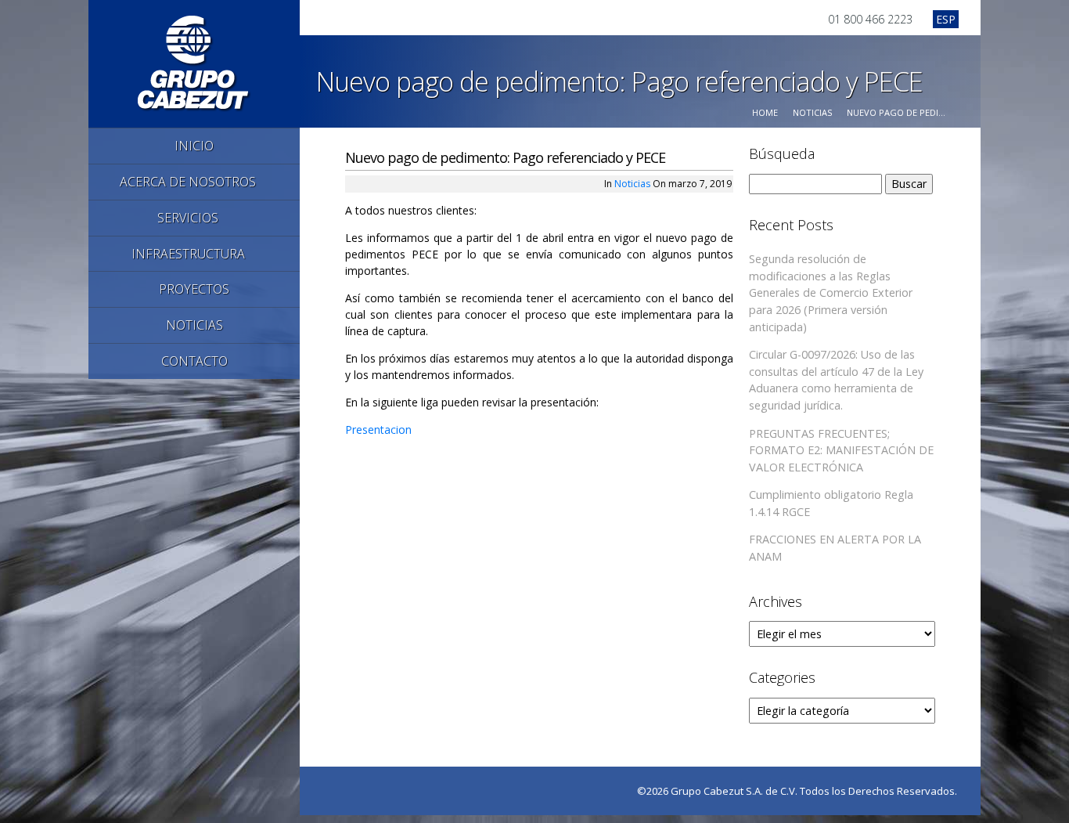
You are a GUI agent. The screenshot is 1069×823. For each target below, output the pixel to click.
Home (765, 112)
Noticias (812, 112)
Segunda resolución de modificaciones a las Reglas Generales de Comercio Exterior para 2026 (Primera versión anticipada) (830, 292)
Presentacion (378, 429)
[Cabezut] (194, 62)
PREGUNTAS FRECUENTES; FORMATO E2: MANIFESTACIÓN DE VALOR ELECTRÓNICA (841, 450)
